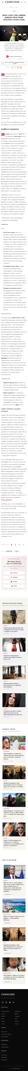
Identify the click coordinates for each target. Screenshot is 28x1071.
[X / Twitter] (15, 544)
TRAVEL (3, 1021)
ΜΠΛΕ (16, 551)
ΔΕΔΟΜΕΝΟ (4, 1057)
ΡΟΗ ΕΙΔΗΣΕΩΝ (5, 1011)
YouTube (15, 581)
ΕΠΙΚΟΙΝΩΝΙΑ (4, 1047)
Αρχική (11, 7)
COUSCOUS (8, 994)
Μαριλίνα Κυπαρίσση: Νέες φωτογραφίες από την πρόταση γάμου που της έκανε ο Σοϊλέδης (13, 785)
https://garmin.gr (6, 500)
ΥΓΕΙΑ (16, 1018)
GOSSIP (5, 781)
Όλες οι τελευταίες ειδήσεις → (11, 731)
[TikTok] (13, 1002)
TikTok (15, 586)
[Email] (19, 544)
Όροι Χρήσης (4, 1036)
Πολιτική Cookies (6, 1034)
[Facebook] (11, 544)
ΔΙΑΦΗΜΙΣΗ (4, 1044)
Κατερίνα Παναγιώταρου (15, 56)
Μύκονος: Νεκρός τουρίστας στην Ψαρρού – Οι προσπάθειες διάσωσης (14, 918)
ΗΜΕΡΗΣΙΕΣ (9, 551)
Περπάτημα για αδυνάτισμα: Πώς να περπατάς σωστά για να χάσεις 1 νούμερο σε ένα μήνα (14, 629)
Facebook (15, 573)
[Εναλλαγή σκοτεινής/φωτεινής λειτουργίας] (21, 2)
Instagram (15, 577)
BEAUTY (3, 1016)
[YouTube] (9, 1002)
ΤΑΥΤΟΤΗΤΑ (4, 1031)
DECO (2, 1018)
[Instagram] (6, 1002)
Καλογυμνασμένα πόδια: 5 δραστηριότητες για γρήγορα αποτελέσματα (12, 685)
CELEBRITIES (6, 751)
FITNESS (17, 7)
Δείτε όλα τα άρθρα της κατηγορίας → (13, 605)
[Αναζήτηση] (25, 2)
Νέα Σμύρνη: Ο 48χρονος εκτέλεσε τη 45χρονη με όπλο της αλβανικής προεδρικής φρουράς (14, 977)
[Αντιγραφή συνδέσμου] (23, 544)
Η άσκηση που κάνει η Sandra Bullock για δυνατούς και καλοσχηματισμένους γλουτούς (13, 712)
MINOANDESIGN (16, 1068)
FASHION (17, 1016)
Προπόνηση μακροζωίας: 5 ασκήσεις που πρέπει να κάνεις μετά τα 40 (12, 657)
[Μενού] (2, 2)
